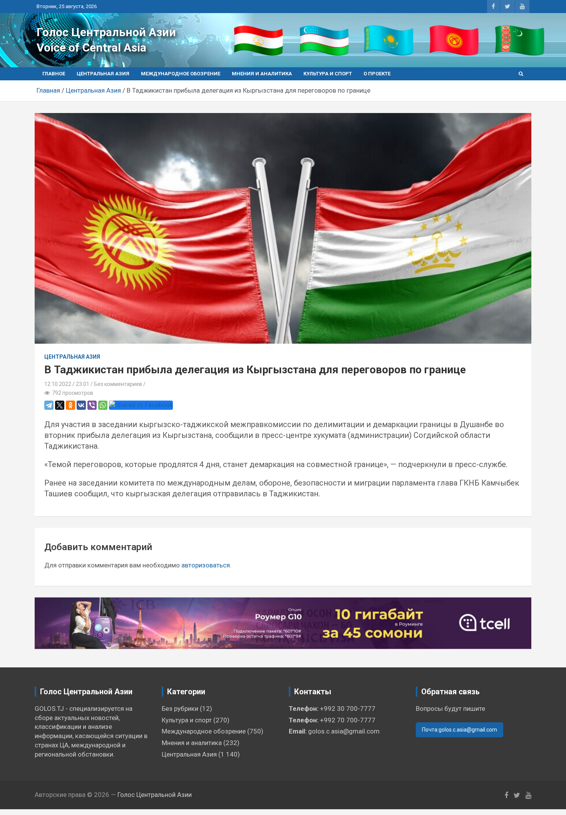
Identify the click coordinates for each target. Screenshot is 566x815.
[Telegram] (49, 405)
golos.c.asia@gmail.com (344, 731)
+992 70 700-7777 (347, 720)
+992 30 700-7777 (347, 708)
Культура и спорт (327, 74)
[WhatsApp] (102, 405)
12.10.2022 (57, 384)
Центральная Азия (103, 74)
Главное (53, 74)
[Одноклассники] (70, 405)
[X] (59, 405)
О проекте (376, 74)
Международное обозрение (180, 74)
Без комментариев (118, 384)
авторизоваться (205, 565)
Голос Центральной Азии (106, 32)
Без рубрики (180, 708)
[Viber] (92, 405)
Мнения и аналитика (262, 74)
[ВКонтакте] (81, 405)
